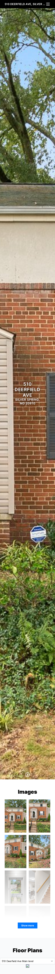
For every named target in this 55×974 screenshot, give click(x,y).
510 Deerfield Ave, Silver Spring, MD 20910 (25, 4)
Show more (27, 925)
